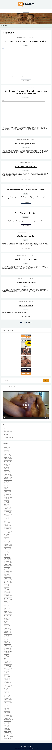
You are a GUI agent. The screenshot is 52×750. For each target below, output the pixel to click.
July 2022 (6, 517)
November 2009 (8, 716)
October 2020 (7, 547)
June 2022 (6, 518)
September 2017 (8, 582)
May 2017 (6, 588)
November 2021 (8, 528)
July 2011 (6, 688)
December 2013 (8, 647)
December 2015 (8, 612)
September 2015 (8, 617)
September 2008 (8, 736)
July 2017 (6, 585)
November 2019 (8, 562)
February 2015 (7, 627)
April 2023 (6, 504)
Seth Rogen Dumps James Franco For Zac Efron (26, 41)
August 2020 (7, 550)
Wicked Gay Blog (8, 437)
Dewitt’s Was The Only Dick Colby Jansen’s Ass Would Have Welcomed (26, 92)
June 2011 (6, 689)
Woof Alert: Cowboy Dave (26, 213)
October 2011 (7, 684)
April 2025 (6, 470)
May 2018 (6, 572)
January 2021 (7, 542)
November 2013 (8, 648)
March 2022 (7, 522)
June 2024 (6, 484)
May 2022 (6, 520)
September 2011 (8, 685)
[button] (26, 405)
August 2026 (7, 447)
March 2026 (7, 454)
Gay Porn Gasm (8, 431)
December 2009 (8, 715)
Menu (26, 11)
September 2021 (8, 531)
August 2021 (7, 532)
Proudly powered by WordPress (20, 748)
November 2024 (8, 477)
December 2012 (8, 664)
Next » (28, 322)
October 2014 (7, 632)
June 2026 (6, 450)
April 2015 (6, 624)
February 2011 (7, 695)
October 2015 (7, 615)
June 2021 (6, 535)
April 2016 (6, 607)
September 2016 (8, 599)
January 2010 (7, 714)
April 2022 (6, 521)
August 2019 (7, 567)
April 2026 (6, 453)
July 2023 (6, 500)
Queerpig (6, 434)
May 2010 (6, 708)
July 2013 (6, 654)
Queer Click (7, 433)
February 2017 (7, 592)
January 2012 (7, 679)
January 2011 (7, 696)
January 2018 (7, 578)
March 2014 (7, 642)
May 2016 (6, 605)
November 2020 (8, 545)
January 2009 (7, 731)
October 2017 (7, 581)
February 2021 (7, 541)
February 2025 (7, 473)
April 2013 (6, 658)
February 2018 (7, 577)
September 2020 (8, 548)
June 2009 (6, 724)
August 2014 (7, 635)
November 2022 (8, 511)
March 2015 (7, 625)
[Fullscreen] (47, 418)
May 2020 (6, 554)
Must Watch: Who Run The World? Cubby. (26, 189)
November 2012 (8, 665)
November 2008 (8, 734)
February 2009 (7, 729)
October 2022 (7, 512)
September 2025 (8, 463)
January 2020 (7, 560)
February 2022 (7, 524)
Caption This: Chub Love (26, 259)
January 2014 (7, 645)
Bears (25, 45)
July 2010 (6, 705)
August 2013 (7, 652)
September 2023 (8, 497)
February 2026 (7, 455)
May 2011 (6, 691)
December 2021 (8, 527)
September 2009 (8, 719)
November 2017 (8, 579)
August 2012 (7, 669)
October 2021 (7, 530)
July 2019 (6, 568)
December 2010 (8, 698)
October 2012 (7, 666)
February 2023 (7, 507)
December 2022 (8, 510)
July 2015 (6, 619)
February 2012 (7, 678)
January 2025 (7, 474)
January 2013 (7, 662)
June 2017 (6, 587)
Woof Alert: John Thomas (26, 166)
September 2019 (8, 565)
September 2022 (8, 514)
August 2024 (7, 481)
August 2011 (7, 686)
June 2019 (6, 570)
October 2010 (7, 701)
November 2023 (8, 494)
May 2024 (6, 485)
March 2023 (7, 505)
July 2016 (6, 602)
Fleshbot (6, 430)
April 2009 (6, 726)
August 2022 (7, 515)
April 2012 (6, 675)
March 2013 (7, 659)
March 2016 (7, 608)
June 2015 (6, 621)
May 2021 (6, 537)
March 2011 (7, 694)
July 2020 (6, 551)
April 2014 (6, 641)
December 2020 (8, 544)
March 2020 (7, 557)
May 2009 (6, 725)
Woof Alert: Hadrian (26, 236)
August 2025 (7, 464)
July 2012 (6, 671)
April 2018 (6, 574)
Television (26, 147)
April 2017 (6, 589)
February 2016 (7, 609)
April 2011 (6, 692)
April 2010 (6, 709)
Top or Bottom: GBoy (26, 282)
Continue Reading (26, 81)
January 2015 (7, 628)
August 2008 (7, 738)
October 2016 (7, 598)
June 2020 (6, 552)
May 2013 (6, 657)
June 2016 (6, 604)
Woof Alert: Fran (26, 305)
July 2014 (6, 637)
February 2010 (7, 712)
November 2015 (8, 614)
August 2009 (7, 721)
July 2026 (6, 448)
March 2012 (7, 676)
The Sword (6, 436)
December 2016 (8, 595)
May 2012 (6, 674)
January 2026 (7, 457)
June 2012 (6, 672)
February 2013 (7, 661)
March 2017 (7, 591)
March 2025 (7, 471)
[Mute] (45, 418)
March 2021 (7, 540)
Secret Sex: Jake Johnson (26, 143)
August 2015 (7, 618)
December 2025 (8, 458)
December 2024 (8, 475)
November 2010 (8, 699)
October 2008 (7, 735)
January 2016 (7, 611)
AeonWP (35, 748)
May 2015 (6, 622)
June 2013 (6, 655)
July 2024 (6, 483)
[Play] (4, 418)
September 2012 (8, 668)
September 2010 (8, 702)
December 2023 (8, 493)
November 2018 (8, 571)
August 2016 (7, 601)
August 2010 (7, 704)
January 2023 (7, 508)
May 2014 (6, 639)
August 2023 (7, 498)
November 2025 (8, 460)
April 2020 (6, 555)
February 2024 (7, 490)
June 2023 (6, 501)
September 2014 (8, 634)
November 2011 (8, 682)
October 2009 (7, 718)
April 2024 (6, 487)
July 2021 (6, 534)
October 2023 (7, 495)
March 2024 (7, 488)
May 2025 (6, 468)
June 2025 (6, 467)
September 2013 (8, 651)
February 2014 (7, 644)
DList (5, 428)
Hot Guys (25, 97)
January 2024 (7, 491)
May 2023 (6, 502)
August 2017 (7, 584)
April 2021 (6, 538)
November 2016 (8, 597)
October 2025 (7, 461)
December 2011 (8, 681)
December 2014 (8, 629)
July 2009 (6, 722)
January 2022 (7, 525)
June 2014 (6, 638)
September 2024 (8, 480)
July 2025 (6, 465)
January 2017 (7, 594)
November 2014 (8, 631)
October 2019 (7, 564)
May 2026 (6, 451)
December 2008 (8, 732)
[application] (26, 405)
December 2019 (8, 561)
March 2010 (7, 711)
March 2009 (7, 728)
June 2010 (6, 706)
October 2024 (7, 478)
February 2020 (7, 558)
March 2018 (7, 575)
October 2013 (7, 649)
